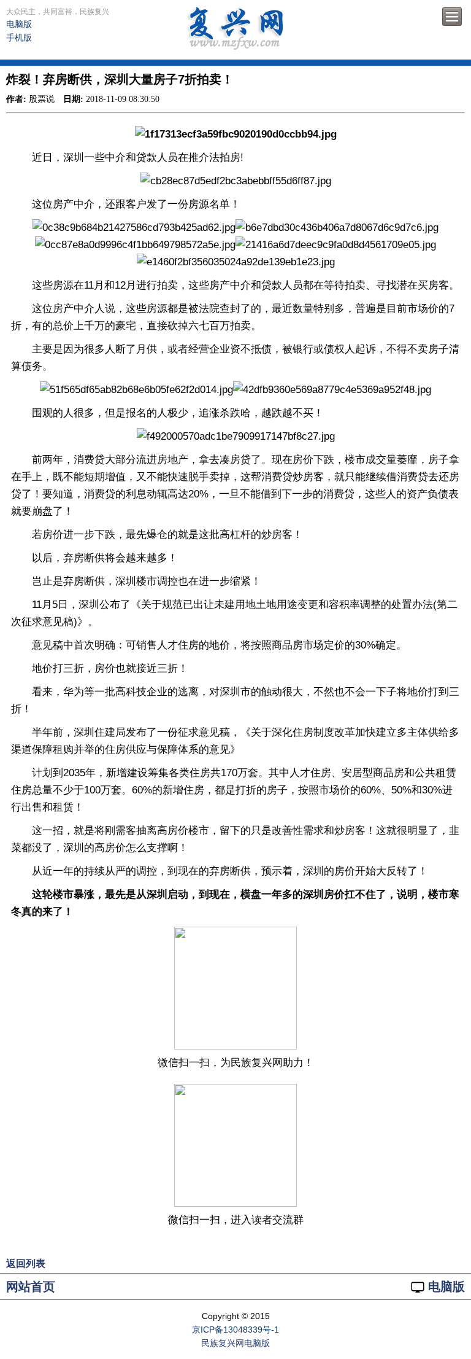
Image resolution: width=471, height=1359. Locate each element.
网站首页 (30, 1286)
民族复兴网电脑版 (235, 1343)
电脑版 (19, 24)
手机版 (19, 37)
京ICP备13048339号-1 (235, 1329)
